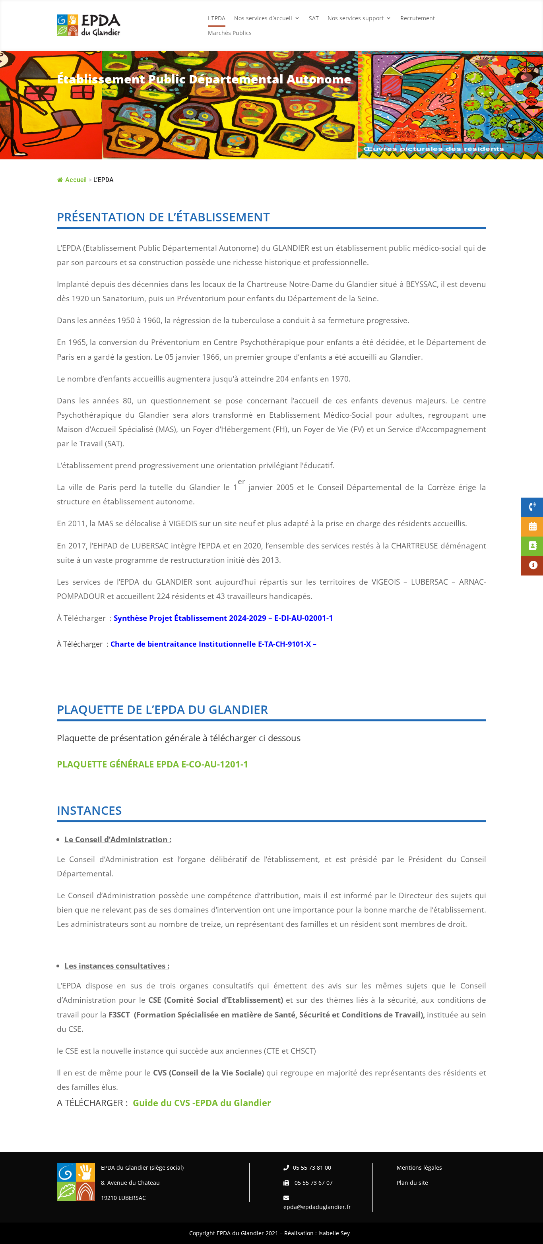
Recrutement (417, 18)
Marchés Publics (230, 33)
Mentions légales (419, 1167)
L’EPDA (216, 18)
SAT (314, 18)
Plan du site (412, 1182)
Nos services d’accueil (263, 18)
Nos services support (356, 18)
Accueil (76, 180)
